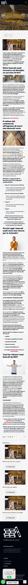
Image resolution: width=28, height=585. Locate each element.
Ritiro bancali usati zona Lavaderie (11, 461)
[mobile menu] (26, 2)
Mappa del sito (19, 579)
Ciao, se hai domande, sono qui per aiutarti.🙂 (9, 573)
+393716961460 (14, 118)
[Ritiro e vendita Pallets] (4, 2)
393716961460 (8, 563)
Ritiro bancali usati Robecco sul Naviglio (13, 512)
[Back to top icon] (24, 581)
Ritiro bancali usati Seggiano (10, 487)
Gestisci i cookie (12, 583)
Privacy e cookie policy (10, 579)
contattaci (17, 540)
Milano (6, 566)
